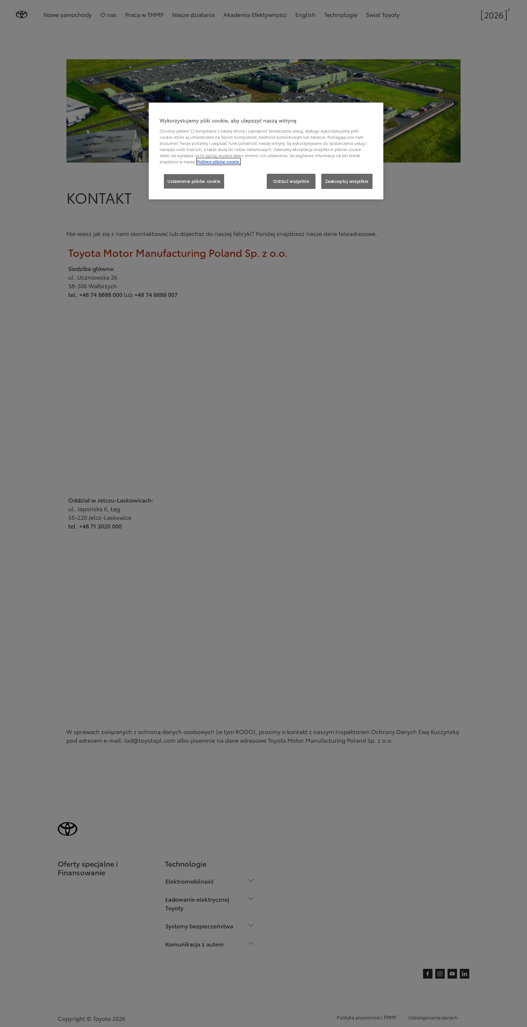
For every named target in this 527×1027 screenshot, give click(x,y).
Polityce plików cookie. (218, 161)
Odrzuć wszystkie (291, 181)
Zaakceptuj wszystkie (347, 181)
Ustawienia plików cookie (194, 181)
